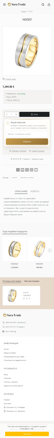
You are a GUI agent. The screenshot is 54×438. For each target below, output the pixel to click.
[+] (16, 114)
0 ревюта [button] (26, 159)
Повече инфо (10, 79)
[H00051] (39, 249)
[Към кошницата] (49, 4)
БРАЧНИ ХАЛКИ (27, 178)
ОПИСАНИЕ (21, 191)
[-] (7, 114)
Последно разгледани (12, 281)
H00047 (14, 264)
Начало (23, 11)
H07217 (14, 178)
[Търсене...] (43, 4)
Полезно (9, 394)
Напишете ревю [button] (37, 159)
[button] (34, 114)
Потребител (10, 368)
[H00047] (14, 249)
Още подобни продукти (15, 231)
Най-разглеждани (31, 281)
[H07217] (12, 296)
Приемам (27, 434)
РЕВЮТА (35, 191)
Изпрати (27, 141)
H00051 (39, 264)
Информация (11, 343)
